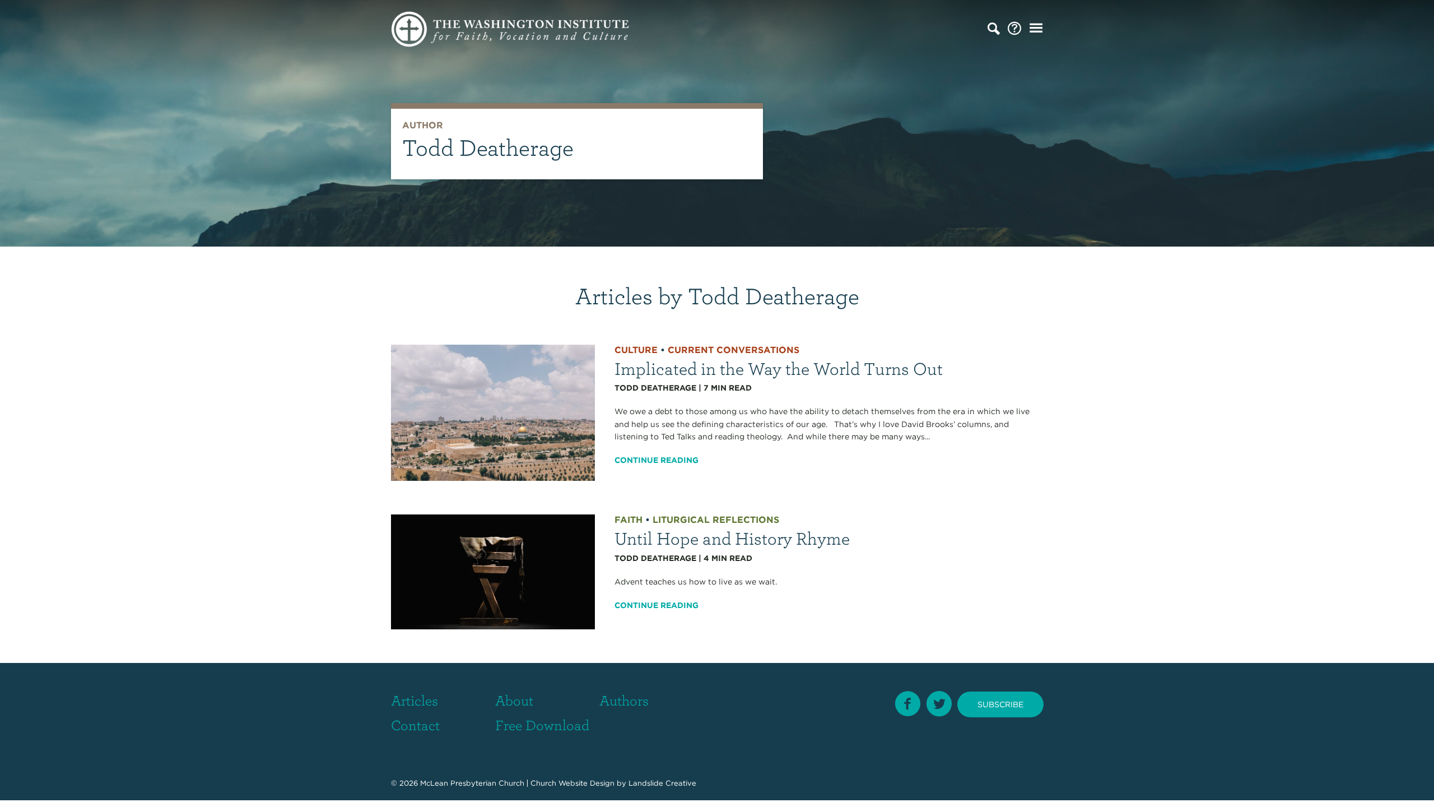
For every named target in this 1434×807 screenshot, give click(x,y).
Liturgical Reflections (716, 519)
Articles (414, 700)
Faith (628, 519)
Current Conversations (733, 350)
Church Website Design (572, 783)
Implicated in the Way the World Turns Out (778, 368)
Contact (415, 724)
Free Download (542, 724)
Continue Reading (656, 460)
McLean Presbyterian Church (472, 783)
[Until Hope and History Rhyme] (493, 571)
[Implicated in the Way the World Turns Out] (493, 411)
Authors (624, 700)
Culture (636, 350)
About (514, 700)
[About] (1014, 29)
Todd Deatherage (655, 387)
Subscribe (1000, 704)
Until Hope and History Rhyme (732, 537)
